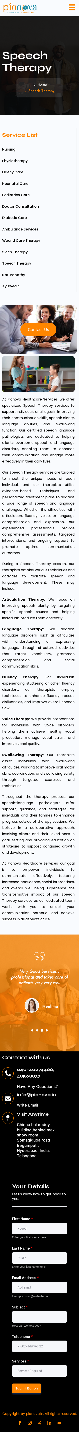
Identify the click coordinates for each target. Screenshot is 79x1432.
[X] (39, 1423)
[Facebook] (19, 1423)
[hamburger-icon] (72, 8)
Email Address (25, 1277)
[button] (32, 1030)
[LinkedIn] (49, 1423)
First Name (22, 1219)
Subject (20, 1307)
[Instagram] (29, 1423)
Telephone (22, 1336)
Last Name (22, 1248)
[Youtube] (59, 1423)
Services (20, 1361)
